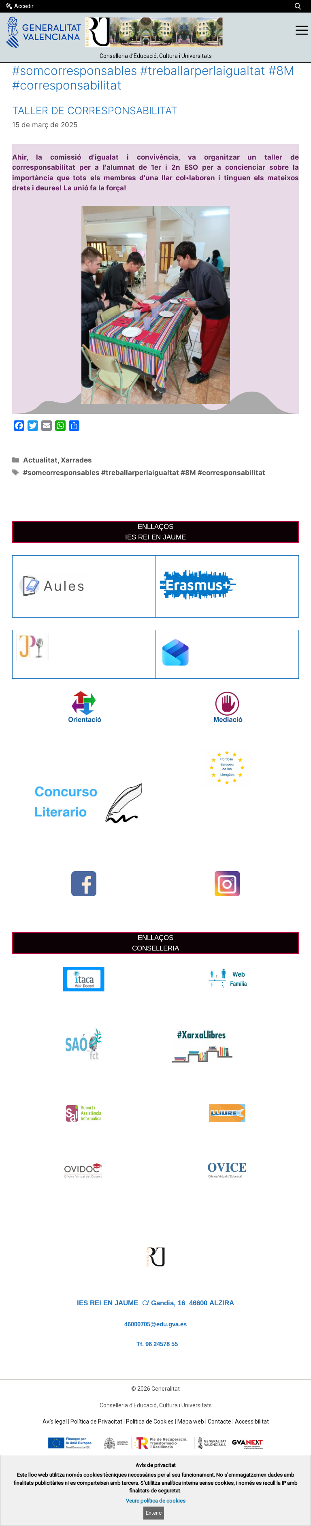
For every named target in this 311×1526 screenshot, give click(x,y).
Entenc (154, 1513)
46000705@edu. (146, 1324)
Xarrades (76, 460)
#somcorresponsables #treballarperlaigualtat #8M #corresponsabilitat (144, 473)
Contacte (219, 1421)
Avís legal (55, 1421)
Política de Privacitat (96, 1421)
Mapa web (190, 1421)
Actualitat (40, 460)
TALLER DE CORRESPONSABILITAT (94, 110)
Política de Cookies (150, 1421)
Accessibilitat (252, 1421)
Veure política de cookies (155, 1501)
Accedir (24, 6)
